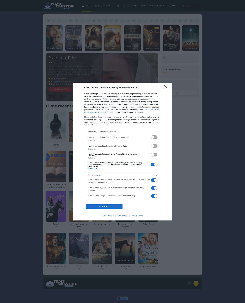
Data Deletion (108, 216)
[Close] (166, 87)
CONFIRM (104, 206)
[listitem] (122, 131)
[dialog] (122, 151)
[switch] (154, 137)
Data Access (122, 216)
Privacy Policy (137, 216)
